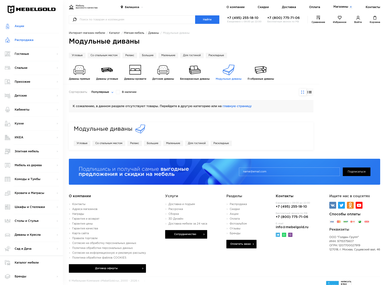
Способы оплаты (344, 214)
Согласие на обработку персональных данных (104, 243)
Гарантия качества (85, 228)
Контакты (373, 7)
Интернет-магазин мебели (87, 33)
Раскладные (216, 55)
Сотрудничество (185, 234)
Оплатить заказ (240, 244)
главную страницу (237, 106)
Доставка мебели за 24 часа (187, 224)
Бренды (235, 233)
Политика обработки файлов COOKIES (99, 258)
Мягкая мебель (134, 33)
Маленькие (168, 55)
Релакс (129, 55)
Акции (234, 214)
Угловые (77, 55)
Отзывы (235, 228)
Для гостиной (192, 55)
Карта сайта (80, 233)
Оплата (314, 7)
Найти (207, 19)
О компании (235, 7)
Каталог (114, 33)
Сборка (173, 214)
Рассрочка (175, 209)
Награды (78, 214)
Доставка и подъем (181, 204)
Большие (147, 55)
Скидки (263, 7)
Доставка (289, 7)
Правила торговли (85, 238)
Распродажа (238, 204)
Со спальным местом (104, 55)
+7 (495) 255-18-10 (242, 17)
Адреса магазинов (85, 209)
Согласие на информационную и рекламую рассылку (109, 253)
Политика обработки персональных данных (102, 248)
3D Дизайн (175, 219)
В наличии (129, 92)
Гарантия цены (82, 224)
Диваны (153, 33)
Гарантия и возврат (85, 219)
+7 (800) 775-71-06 (283, 17)
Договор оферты (106, 268)
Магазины (342, 7)
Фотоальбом (238, 224)
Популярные (100, 92)
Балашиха (132, 7)
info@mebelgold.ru (292, 227)
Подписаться (356, 172)
